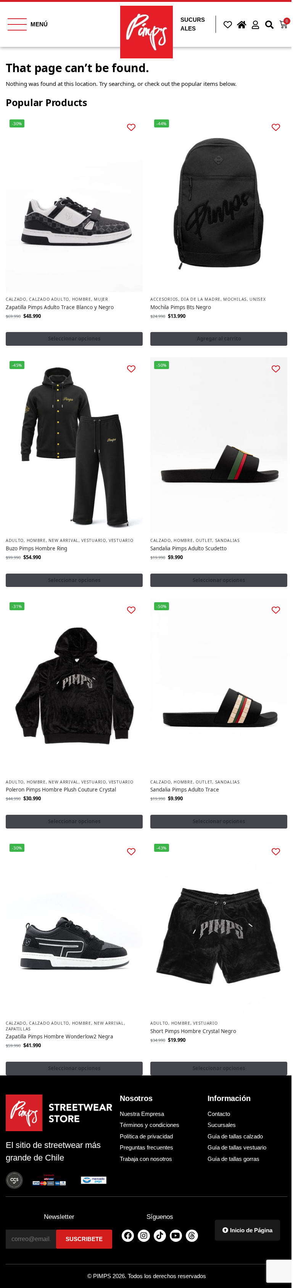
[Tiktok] (160, 1236)
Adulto (15, 540)
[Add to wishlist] (131, 127)
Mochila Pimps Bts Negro (180, 307)
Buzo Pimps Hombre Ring (36, 548)
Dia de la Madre (201, 299)
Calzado (16, 299)
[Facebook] (128, 1236)
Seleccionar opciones (74, 338)
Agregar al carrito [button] (219, 338)
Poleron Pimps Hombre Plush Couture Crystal (61, 789)
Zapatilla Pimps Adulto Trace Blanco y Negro (60, 307)
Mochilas (235, 299)
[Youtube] (176, 1236)
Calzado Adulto (49, 299)
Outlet (204, 540)
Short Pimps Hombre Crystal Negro (193, 1031)
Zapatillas (18, 1029)
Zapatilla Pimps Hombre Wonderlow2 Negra (59, 1036)
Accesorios (164, 299)
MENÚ (39, 24)
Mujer (101, 299)
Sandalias (227, 540)
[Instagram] (144, 1236)
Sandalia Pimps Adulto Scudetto (188, 548)
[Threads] (192, 1236)
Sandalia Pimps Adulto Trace (184, 789)
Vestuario (93, 540)
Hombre (81, 299)
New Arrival (63, 540)
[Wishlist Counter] (227, 24)
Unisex (258, 299)
